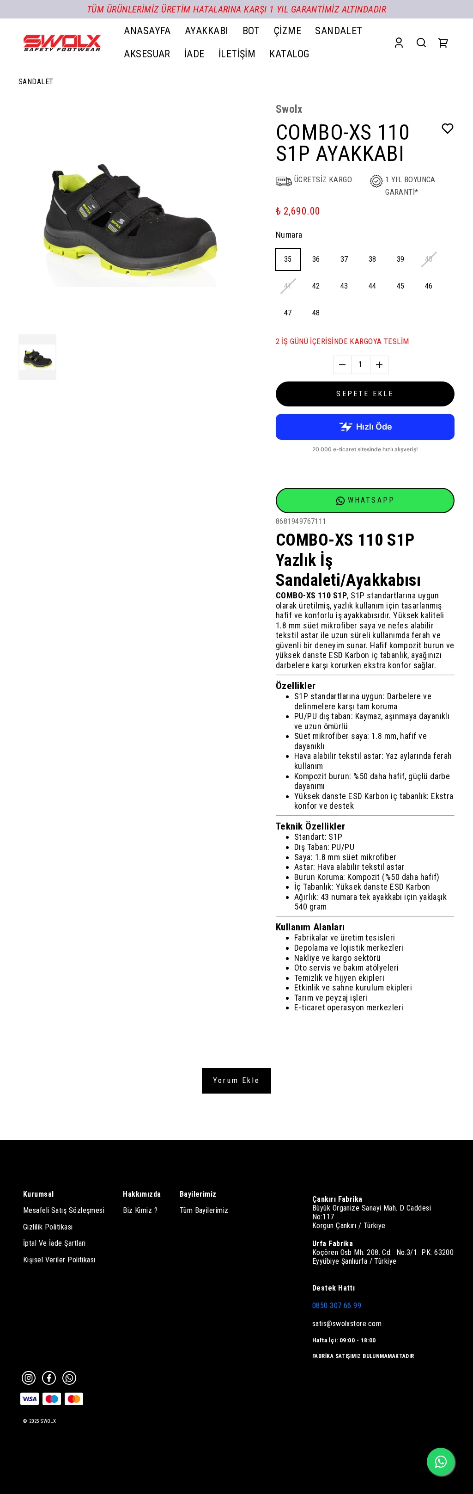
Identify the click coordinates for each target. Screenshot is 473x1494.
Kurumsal (38, 1194)
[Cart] (443, 42)
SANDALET (36, 81)
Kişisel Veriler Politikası (59, 1259)
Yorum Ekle (236, 1080)
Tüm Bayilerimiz (204, 1210)
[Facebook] (49, 1378)
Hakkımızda (142, 1194)
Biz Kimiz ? (140, 1210)
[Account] (399, 42)
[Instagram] (29, 1378)
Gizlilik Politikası (48, 1227)
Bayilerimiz (198, 1194)
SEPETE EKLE (365, 393)
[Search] (421, 42)
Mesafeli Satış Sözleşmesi (63, 1210)
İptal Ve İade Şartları (54, 1243)
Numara (289, 235)
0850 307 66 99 (336, 1305)
